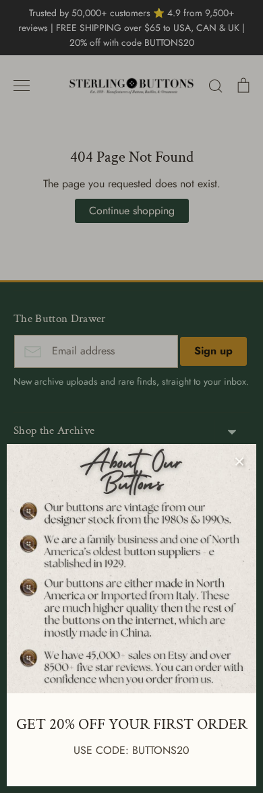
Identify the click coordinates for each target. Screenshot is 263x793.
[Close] (239, 461)
